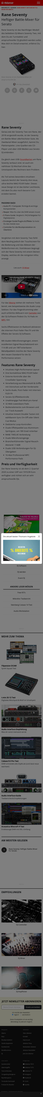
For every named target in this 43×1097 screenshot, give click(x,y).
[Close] (39, 536)
